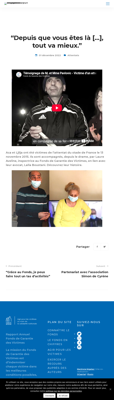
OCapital (81, 374)
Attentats (73, 55)
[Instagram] (79, 347)
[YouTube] (79, 338)
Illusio (90, 374)
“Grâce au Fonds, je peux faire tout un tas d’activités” (28, 271)
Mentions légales (85, 369)
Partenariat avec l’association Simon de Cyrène (84, 271)
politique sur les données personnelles (64, 391)
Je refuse (63, 395)
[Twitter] (104, 246)
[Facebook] (97, 246)
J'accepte (49, 395)
